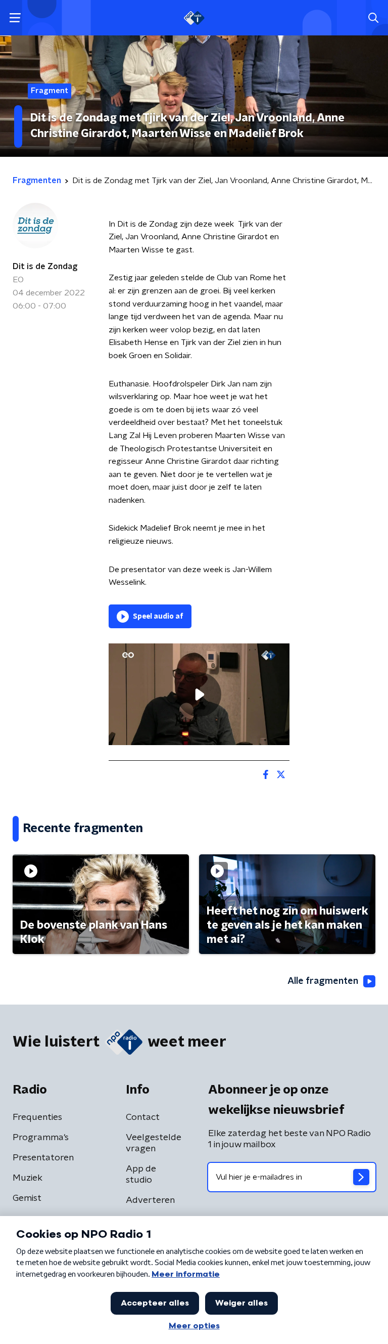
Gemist (27, 1198)
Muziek (27, 1178)
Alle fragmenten (322, 981)
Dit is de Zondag (45, 267)
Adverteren (150, 1200)
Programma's (41, 1137)
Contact (143, 1117)
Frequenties (37, 1117)
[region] (199, 694)
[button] (15, 18)
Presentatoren (43, 1157)
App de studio (141, 1174)
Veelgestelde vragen (153, 1143)
